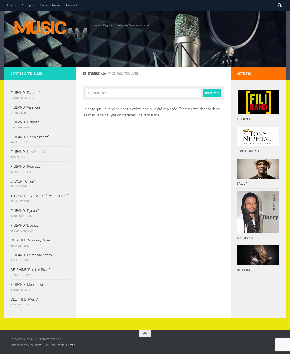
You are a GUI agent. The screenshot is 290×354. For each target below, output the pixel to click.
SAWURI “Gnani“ (23, 181)
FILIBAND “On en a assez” (30, 137)
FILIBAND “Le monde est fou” (33, 255)
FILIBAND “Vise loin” (26, 107)
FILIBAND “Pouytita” (26, 166)
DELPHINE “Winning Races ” (32, 240)
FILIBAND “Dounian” (26, 122)
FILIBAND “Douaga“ (25, 225)
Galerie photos (50, 5)
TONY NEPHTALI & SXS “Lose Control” (39, 196)
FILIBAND (243, 119)
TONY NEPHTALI (248, 151)
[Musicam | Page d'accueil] (50, 29)
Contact (71, 5)
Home (11, 5)
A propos (28, 5)
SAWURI (242, 183)
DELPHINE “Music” (24, 299)
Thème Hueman (65, 345)
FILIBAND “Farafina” (26, 93)
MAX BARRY (245, 238)
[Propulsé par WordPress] (40, 345)
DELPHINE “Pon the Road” (30, 270)
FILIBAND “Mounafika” (27, 284)
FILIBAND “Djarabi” (25, 211)
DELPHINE (244, 270)
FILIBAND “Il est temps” (28, 151)
